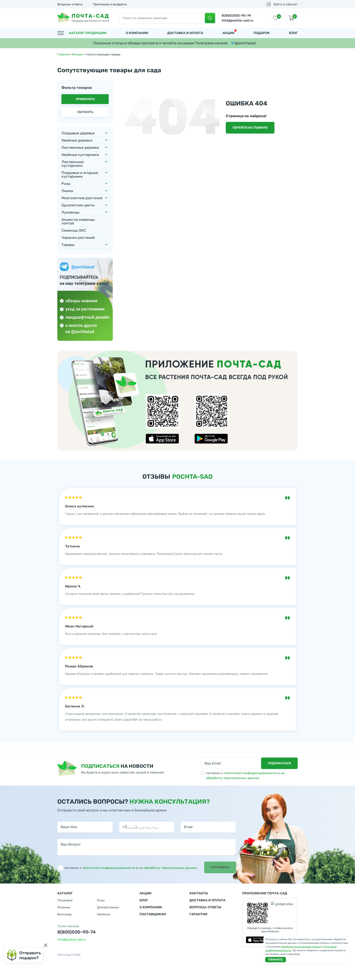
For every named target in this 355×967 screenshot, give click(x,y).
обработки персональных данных (301, 946)
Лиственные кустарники (72, 164)
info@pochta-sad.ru (237, 20)
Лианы (67, 191)
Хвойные (103, 914)
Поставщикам (152, 914)
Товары (68, 245)
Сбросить (85, 112)
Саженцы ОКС (73, 230)
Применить (85, 99)
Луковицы (70, 212)
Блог (293, 33)
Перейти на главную (250, 127)
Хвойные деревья (76, 140)
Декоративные (108, 907)
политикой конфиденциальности (250, 773)
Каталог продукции (87, 33)
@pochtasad (245, 43)
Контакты (198, 893)
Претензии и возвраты (110, 4)
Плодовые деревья (78, 133)
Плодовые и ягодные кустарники (79, 175)
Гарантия (198, 914)
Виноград (64, 914)
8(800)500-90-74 (236, 15)
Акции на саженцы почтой (78, 221)
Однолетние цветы (78, 205)
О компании (137, 33)
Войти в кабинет (286, 4)
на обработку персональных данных (168, 868)
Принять (275, 959)
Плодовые (65, 900)
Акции (228, 33)
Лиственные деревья (80, 147)
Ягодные (63, 907)
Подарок (262, 33)
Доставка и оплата (185, 33)
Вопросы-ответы (70, 4)
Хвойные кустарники (80, 154)
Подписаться (279, 763)
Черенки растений (78, 237)
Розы (65, 183)
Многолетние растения (82, 198)
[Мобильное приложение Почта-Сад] (177, 400)
